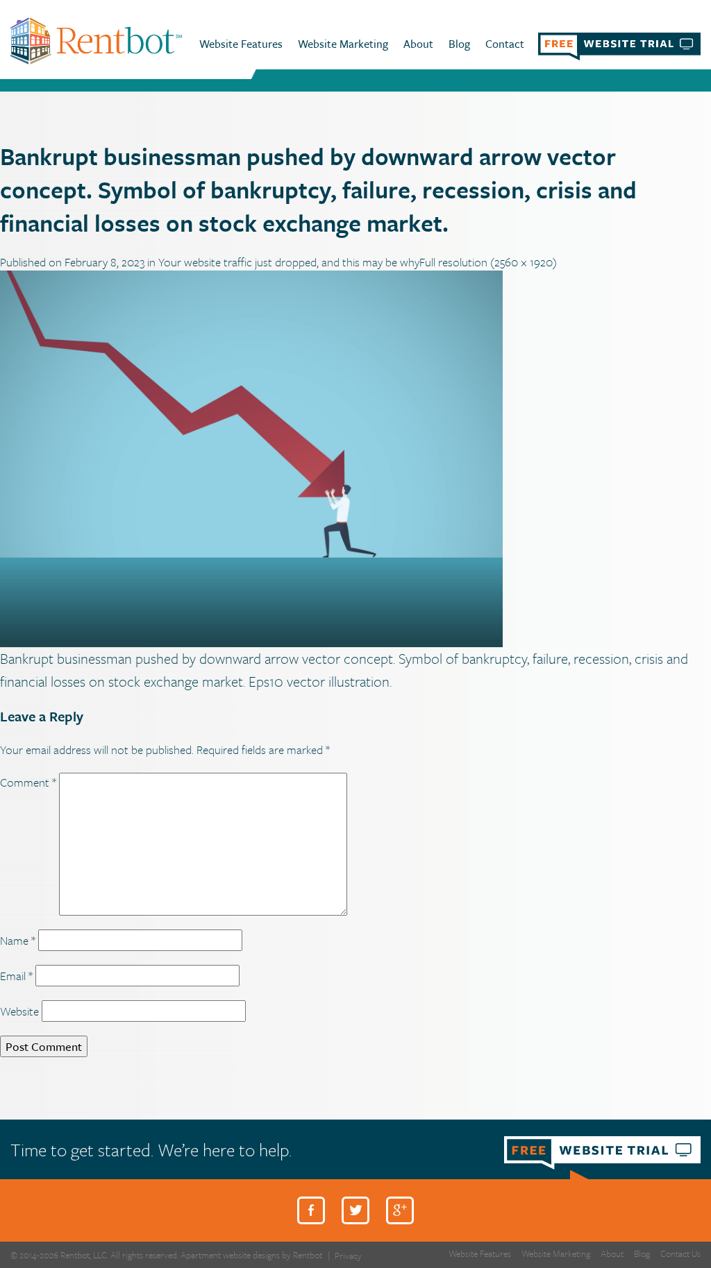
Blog (459, 44)
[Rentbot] (96, 40)
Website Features (241, 44)
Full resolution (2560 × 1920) (488, 262)
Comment (28, 782)
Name (17, 940)
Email (16, 975)
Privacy (348, 1255)
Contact (504, 44)
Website (19, 1011)
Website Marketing (343, 44)
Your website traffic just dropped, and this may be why (288, 262)
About (418, 44)
